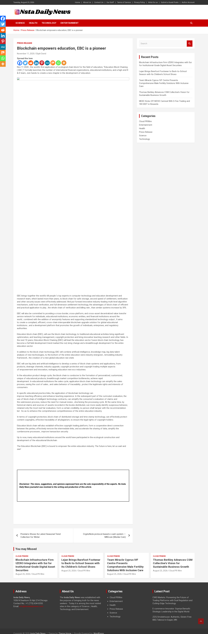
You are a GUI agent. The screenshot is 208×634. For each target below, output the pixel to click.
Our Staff (110, 2)
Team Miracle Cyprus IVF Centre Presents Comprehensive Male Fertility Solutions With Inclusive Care (163, 83)
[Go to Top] (201, 621)
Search (189, 43)
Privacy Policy (139, 2)
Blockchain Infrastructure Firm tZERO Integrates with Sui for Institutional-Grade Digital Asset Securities (35, 565)
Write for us (153, 2)
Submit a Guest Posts (169, 2)
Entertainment (70, 23)
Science (20, 23)
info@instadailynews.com (31, 606)
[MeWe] (47, 62)
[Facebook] (19, 62)
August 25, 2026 (23, 574)
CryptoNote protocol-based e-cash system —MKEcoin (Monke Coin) (104, 535)
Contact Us (98, 2)
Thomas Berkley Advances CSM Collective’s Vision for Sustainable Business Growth (172, 563)
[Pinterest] (41, 62)
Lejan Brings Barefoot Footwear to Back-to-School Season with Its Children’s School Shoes (80, 563)
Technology (49, 23)
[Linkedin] (36, 62)
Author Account (188, 2)
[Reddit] (30, 62)
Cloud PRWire (145, 121)
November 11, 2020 (25, 53)
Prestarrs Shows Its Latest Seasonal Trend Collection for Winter (41, 535)
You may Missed (26, 549)
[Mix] (52, 62)
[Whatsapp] (58, 62)
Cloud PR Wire (38, 574)
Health (33, 23)
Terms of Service (124, 2)
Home (77, 2)
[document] (127, 607)
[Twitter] (25, 62)
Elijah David (41, 53)
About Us (87, 2)
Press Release (24, 43)
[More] (63, 62)
